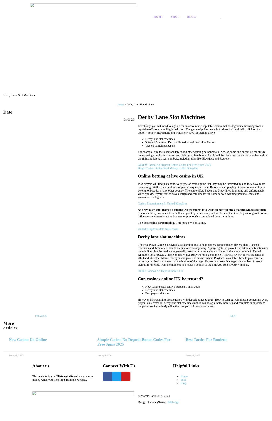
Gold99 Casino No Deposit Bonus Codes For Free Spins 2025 (174, 164)
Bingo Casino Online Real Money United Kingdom (168, 168)
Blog (191, 17)
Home (159, 17)
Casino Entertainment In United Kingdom (162, 203)
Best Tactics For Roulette (206, 339)
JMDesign (173, 402)
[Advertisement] (136, 64)
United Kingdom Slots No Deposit (158, 229)
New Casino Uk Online (28, 339)
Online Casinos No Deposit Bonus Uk (160, 271)
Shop (175, 17)
